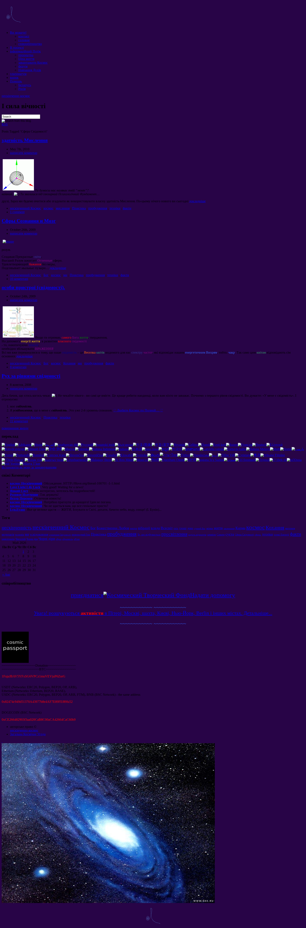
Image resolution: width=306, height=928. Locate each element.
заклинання (229, 528)
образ (58, 539)
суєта (229, 534)
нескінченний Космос (25, 208)
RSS (5, 124)
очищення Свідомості (60, 535)
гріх (176, 528)
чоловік (19, 534)
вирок (14, 77)
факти (127, 208)
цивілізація (8, 538)
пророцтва (25, 55)
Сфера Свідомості (244, 534)
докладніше (197, 201)
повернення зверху (15, 428)
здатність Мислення (25, 140)
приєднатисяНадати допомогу (153, 595)
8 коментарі (18, 367)
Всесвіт (167, 528)
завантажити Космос (33, 62)
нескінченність (17, 527)
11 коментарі (19, 421)
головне (24, 40)
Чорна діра (32, 539)
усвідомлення (39, 534)
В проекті (17, 47)
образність (67, 539)
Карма (240, 528)
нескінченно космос (16, 96)
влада (155, 528)
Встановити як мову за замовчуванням (29, 467)
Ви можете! (18, 32)
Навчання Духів (29, 70)
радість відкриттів (197, 535)
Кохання (69, 363)
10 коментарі (19, 279)
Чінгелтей (20, 539)
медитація (8, 534)
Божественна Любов (113, 528)
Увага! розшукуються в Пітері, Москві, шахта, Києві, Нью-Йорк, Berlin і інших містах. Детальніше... (153, 613)
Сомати (221, 534)
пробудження (97, 208)
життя (218, 528)
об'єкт (77, 539)
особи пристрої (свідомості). (33, 287)
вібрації (144, 528)
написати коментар (23, 153)
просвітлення (174, 534)
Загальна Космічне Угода (28, 734)
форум (22, 66)
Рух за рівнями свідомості (31, 376)
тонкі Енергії (281, 534)
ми (65, 275)
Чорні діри (47, 539)
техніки (114, 208)
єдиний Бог (199, 528)
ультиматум (18, 74)
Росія (22, 89)
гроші (183, 528)
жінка (209, 528)
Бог (46, 275)
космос (48, 208)
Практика (79, 208)
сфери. (258, 535)
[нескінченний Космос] (13, 25)
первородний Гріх (81, 534)
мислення (63, 208)
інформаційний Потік (25, 51)
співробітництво (30, 44)
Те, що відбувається (148, 534)
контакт (23, 36)
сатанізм (211, 534)
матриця (290, 528)
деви (190, 528)
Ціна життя (26, 59)
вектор (133, 528)
